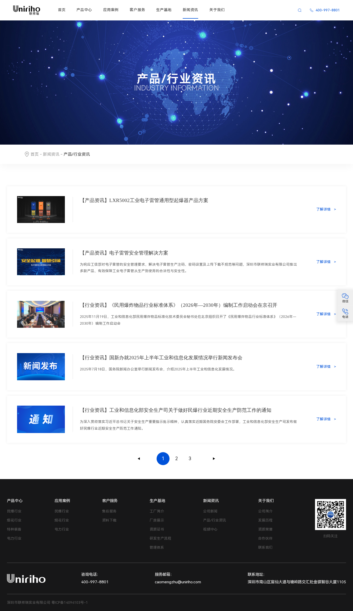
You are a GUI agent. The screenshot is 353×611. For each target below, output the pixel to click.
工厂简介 (157, 511)
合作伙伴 (265, 538)
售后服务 (109, 511)
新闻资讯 (190, 10)
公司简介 (265, 511)
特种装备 (14, 529)
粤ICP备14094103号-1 (69, 602)
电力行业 (14, 538)
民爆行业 (14, 511)
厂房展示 (157, 520)
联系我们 (265, 547)
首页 (62, 10)
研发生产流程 (160, 538)
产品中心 (84, 10)
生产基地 (164, 10)
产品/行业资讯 (214, 520)
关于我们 (217, 10)
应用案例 (111, 10)
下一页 (214, 458)
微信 (345, 301)
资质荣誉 (265, 529)
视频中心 (210, 529)
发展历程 (265, 520)
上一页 (139, 458)
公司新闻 (210, 511)
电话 (345, 317)
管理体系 (157, 547)
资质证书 (157, 529)
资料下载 (109, 520)
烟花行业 (14, 520)
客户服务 (137, 10)
